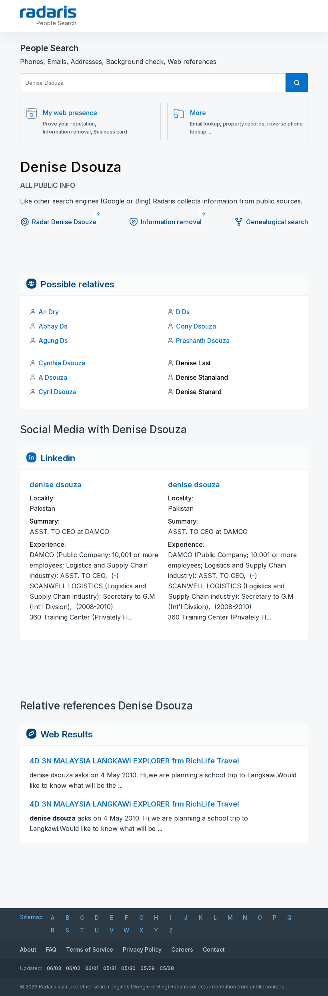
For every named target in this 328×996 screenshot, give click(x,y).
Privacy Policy (142, 949)
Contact (214, 949)
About (28, 949)
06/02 (73, 968)
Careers (182, 949)
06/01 (91, 968)
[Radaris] (48, 12)
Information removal (171, 222)
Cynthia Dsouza (61, 363)
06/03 (54, 968)
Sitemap (31, 917)
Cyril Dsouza (57, 392)
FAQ (51, 949)
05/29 (147, 968)
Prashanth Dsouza (203, 341)
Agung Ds (53, 341)
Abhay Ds (52, 326)
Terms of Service (89, 949)
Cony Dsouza (196, 326)
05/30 (128, 968)
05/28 (167, 968)
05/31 (109, 968)
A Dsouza (52, 377)
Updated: (31, 968)
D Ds (183, 312)
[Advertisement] (164, 255)
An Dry (48, 312)
